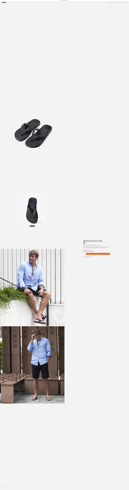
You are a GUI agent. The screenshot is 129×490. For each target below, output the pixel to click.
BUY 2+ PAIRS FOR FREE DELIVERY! (64, 0)
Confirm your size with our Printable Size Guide (88, 251)
